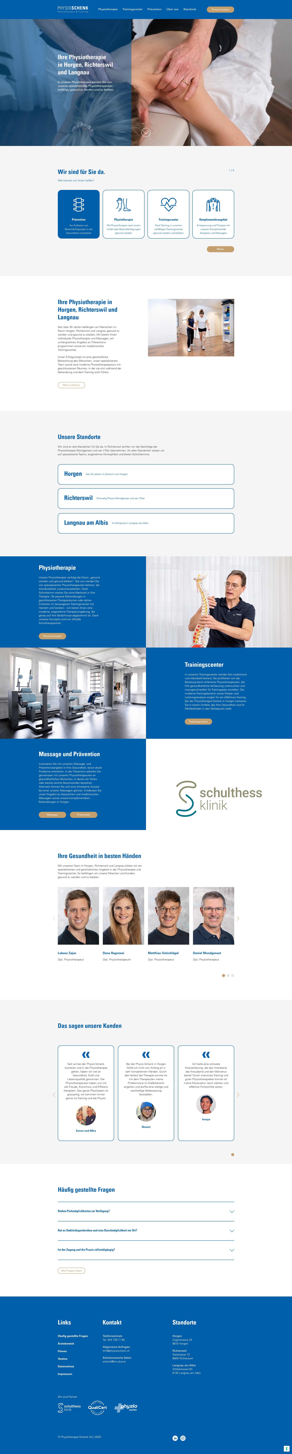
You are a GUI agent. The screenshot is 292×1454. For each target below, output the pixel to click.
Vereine (62, 1359)
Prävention (155, 9)
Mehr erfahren (71, 385)
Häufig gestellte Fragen (73, 1336)
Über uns (172, 9)
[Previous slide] (54, 918)
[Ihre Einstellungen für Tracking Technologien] (287, 1449)
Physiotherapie (108, 9)
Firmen (62, 1351)
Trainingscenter (133, 9)
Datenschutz (66, 1366)
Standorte (189, 9)
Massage (52, 815)
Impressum (65, 1374)
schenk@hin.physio (114, 1361)
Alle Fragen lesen (71, 1271)
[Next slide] (238, 918)
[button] (146, 1211)
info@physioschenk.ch (116, 1351)
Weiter (220, 249)
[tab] (223, 975)
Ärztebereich (66, 1344)
